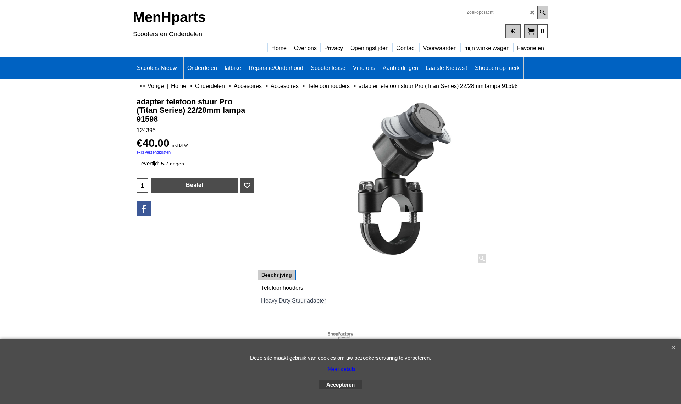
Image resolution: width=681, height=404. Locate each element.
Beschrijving (276, 275)
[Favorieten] (247, 185)
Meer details (341, 369)
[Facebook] (144, 208)
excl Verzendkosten (154, 152)
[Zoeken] (542, 12)
